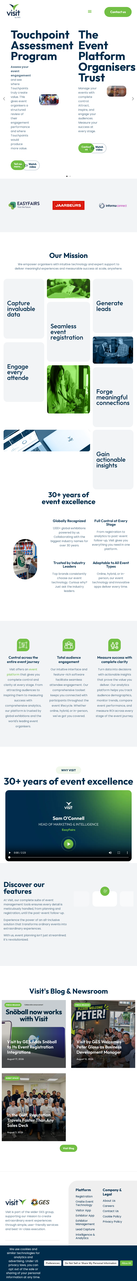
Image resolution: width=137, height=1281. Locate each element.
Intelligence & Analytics (85, 1236)
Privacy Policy (112, 1222)
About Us (109, 1201)
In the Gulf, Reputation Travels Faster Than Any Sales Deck (30, 1120)
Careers (108, 1206)
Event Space (12, 1078)
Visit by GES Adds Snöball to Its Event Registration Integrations (32, 1047)
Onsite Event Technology (84, 1203)
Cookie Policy (112, 1216)
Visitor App (83, 1210)
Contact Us (111, 1211)
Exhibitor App (85, 1215)
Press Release (13, 1005)
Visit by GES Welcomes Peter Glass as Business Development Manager (99, 1047)
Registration (84, 1196)
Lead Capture (85, 1229)
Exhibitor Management (85, 1222)
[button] (90, 11)
